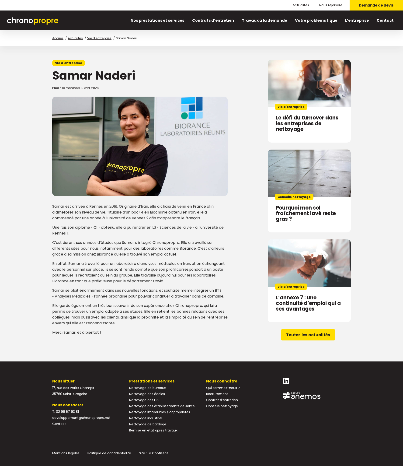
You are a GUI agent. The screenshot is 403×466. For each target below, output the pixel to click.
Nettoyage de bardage (147, 424)
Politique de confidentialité (109, 453)
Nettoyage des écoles (147, 394)
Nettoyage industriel (145, 418)
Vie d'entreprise (68, 63)
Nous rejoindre (330, 5)
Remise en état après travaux (153, 430)
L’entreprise (357, 20)
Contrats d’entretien (213, 20)
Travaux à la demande (264, 20)
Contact (385, 20)
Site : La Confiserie (154, 453)
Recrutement (217, 394)
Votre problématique (316, 20)
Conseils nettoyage (222, 406)
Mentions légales (66, 453)
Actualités (301, 5)
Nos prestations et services (157, 20)
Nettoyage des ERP (144, 400)
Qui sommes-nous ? (223, 387)
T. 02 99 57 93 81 (65, 411)
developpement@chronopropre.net (81, 417)
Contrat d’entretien (222, 400)
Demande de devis (376, 5)
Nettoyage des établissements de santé (162, 406)
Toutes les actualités (308, 335)
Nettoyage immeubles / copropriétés (159, 412)
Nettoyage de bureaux (147, 387)
